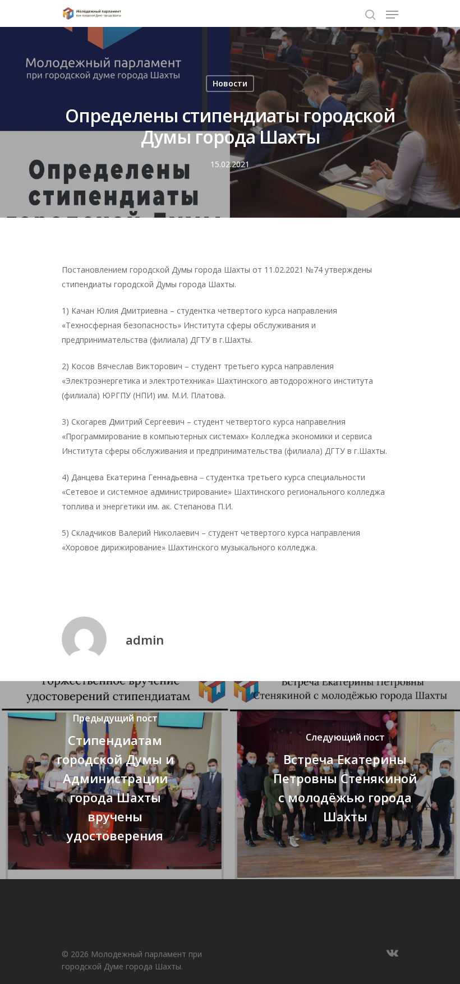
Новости (230, 83)
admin (145, 639)
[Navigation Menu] (392, 14)
